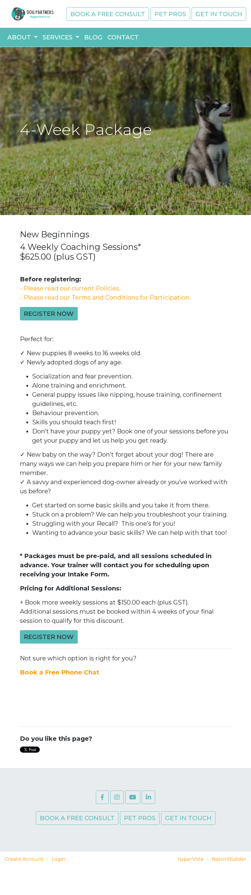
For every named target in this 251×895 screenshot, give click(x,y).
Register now (49, 313)
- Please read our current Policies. (70, 288)
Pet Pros (170, 14)
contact (123, 37)
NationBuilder (229, 859)
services (58, 37)
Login (58, 859)
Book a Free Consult (107, 14)
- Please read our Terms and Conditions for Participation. (105, 297)
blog (93, 37)
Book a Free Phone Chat (59, 672)
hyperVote (191, 859)
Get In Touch (219, 14)
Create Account (24, 859)
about (19, 37)
